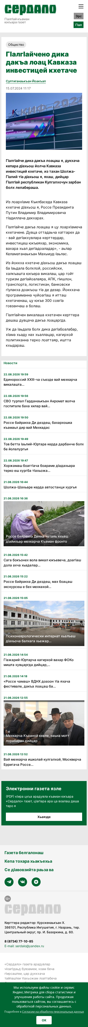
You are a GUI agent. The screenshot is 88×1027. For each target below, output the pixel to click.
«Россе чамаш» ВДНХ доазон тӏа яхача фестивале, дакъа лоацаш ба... (37, 684)
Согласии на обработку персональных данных (53, 1012)
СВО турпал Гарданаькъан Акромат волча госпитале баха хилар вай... (39, 403)
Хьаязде (44, 817)
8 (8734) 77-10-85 (19, 941)
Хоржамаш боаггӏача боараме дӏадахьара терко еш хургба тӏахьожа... (39, 468)
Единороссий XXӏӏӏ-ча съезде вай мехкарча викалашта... (40, 382)
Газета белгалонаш (24, 852)
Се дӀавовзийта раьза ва (29, 869)
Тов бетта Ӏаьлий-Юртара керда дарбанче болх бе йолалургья (44, 446)
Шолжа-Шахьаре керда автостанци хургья (40, 487)
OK (44, 1020)
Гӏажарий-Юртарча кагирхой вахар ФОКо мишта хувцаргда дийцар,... (39, 662)
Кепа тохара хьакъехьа (28, 861)
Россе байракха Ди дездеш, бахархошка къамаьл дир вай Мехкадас (38, 425)
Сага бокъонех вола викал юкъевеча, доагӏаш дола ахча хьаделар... (42, 562)
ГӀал (78, 25)
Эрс (79, 16)
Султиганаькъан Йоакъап (26, 81)
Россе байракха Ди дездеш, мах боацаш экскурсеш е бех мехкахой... (38, 584)
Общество (16, 44)
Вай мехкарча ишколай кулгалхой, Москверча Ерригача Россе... (42, 762)
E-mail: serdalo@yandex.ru (24, 946)
